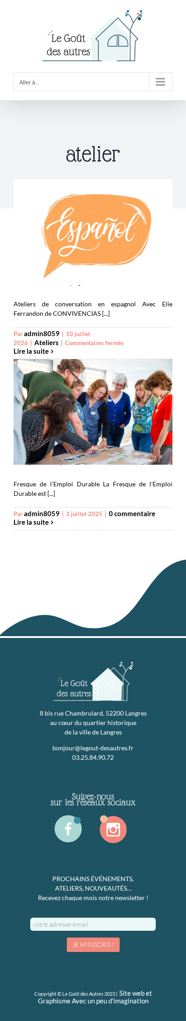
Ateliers (46, 342)
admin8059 (42, 333)
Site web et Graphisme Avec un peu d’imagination (95, 997)
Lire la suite (31, 351)
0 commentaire (132, 513)
